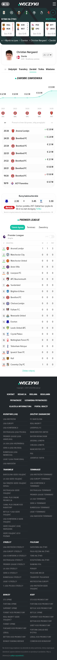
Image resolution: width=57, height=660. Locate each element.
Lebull (6, 632)
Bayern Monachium (38, 436)
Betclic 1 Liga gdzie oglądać (11, 513)
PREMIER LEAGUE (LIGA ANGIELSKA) (12, 438)
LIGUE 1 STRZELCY (10, 581)
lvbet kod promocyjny (40, 625)
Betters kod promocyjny (14, 637)
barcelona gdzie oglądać (14, 474)
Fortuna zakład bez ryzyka (39, 631)
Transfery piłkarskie (39, 577)
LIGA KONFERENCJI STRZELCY (14, 555)
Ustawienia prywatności (36, 400)
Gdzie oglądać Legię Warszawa (12, 527)
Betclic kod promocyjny (41, 608)
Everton (24, 40)
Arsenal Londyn (37, 440)
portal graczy (41, 406)
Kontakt (11, 394)
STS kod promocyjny (39, 599)
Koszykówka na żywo (39, 560)
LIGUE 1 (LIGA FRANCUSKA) (13, 459)
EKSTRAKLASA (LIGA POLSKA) (14, 432)
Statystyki (12, 69)
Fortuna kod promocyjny (41, 604)
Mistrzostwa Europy (39, 581)
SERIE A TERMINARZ (38, 503)
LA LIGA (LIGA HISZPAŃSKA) (13, 443)
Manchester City (37, 449)
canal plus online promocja (11, 499)
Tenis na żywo (36, 555)
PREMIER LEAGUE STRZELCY (14, 564)
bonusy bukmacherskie (13, 641)
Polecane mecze (37, 573)
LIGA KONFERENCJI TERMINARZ (37, 484)
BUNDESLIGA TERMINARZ (40, 507)
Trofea (41, 69)
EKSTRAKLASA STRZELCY (13, 560)
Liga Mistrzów (9, 419)
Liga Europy (8, 423)
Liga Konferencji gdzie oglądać (13, 520)
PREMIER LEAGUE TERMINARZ (41, 494)
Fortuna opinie (9, 604)
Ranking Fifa (35, 564)
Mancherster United (39, 432)
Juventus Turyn (37, 458)
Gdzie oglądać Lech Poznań (11, 534)
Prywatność (16, 400)
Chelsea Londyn (37, 445)
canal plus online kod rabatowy (13, 506)
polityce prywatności (17, 655)
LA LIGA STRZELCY (10, 568)
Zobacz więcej (28, 370)
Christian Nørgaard (39, 40)
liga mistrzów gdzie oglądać (39, 587)
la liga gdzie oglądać (12, 479)
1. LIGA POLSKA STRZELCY (13, 586)
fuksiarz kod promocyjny (14, 628)
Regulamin (45, 394)
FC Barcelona (36, 419)
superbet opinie (10, 608)
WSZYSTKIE (51, 19)
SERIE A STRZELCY (10, 573)
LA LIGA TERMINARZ (38, 499)
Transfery (23, 69)
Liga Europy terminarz (40, 479)
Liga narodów (9, 463)
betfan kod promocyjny (41, 621)
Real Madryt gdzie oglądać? (11, 618)
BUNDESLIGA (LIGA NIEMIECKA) (10, 453)
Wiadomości (51, 69)
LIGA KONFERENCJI (10, 428)
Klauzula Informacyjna (20, 406)
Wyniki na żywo (8, 19)
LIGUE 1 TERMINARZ (37, 512)
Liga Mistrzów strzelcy (13, 547)
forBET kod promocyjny (14, 612)
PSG (31, 453)
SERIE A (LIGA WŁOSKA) (12, 448)
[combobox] (47, 55)
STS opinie (7, 599)
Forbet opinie (9, 624)
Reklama (33, 394)
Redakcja (22, 394)
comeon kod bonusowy (40, 641)
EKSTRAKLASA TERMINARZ (40, 490)
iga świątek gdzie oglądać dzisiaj (14, 484)
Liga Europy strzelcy (12, 551)
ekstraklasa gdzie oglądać (11, 491)
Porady (33, 568)
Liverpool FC (35, 428)
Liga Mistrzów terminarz (41, 474)
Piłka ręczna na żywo (39, 551)
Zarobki (32, 69)
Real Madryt (35, 423)
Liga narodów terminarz (41, 516)
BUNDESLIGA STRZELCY (12, 577)
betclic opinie (36, 612)
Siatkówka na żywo (38, 547)
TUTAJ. (39, 208)
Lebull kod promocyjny (40, 637)
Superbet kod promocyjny (42, 617)
